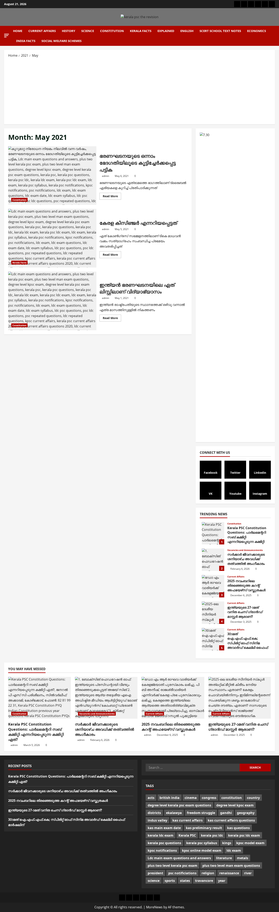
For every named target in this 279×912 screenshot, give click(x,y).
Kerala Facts (140, 31)
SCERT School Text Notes (220, 31)
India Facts (25, 41)
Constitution (112, 31)
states (185, 880)
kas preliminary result (204, 828)
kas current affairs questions (231, 820)
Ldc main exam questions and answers (179, 858)
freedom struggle (201, 813)
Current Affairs (42, 31)
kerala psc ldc (212, 835)
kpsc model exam (250, 843)
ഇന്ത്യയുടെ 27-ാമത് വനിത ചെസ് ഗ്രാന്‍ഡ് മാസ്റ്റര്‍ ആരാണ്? (213, 612)
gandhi (226, 813)
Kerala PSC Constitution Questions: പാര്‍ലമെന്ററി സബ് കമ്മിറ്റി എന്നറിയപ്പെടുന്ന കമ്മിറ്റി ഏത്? (213, 533)
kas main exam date (164, 828)
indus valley (157, 820)
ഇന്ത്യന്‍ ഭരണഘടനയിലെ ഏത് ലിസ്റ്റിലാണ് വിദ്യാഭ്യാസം (52, 301)
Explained (165, 31)
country (253, 797)
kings (226, 843)
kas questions (238, 828)
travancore (204, 880)
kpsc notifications (162, 850)
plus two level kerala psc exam (172, 865)
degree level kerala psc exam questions (179, 805)
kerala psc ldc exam (244, 835)
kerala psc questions (164, 843)
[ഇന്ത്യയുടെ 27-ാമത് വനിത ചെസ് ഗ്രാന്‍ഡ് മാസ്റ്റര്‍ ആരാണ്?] (239, 697)
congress (209, 797)
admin (105, 176)
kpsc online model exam (201, 850)
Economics (256, 31)
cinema (191, 797)
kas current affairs (187, 820)
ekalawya (174, 813)
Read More (112, 197)
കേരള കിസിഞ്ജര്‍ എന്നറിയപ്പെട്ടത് (52, 238)
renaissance (229, 873)
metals (242, 858)
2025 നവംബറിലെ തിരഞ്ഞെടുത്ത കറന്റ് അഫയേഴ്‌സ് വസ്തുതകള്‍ (213, 586)
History (68, 31)
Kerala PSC (187, 835)
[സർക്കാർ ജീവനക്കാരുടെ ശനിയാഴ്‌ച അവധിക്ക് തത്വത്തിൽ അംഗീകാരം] (106, 697)
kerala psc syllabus (201, 843)
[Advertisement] (139, 90)
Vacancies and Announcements (245, 550)
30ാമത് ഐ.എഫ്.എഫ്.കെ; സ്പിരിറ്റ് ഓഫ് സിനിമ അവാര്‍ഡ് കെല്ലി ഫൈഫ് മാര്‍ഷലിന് (213, 639)
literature (224, 858)
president (155, 873)
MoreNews (154, 907)
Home (17, 31)
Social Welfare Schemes (61, 41)
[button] (6, 35)
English (186, 31)
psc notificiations (182, 873)
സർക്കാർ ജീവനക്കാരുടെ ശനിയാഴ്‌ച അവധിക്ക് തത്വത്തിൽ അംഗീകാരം (213, 560)
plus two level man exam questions (231, 865)
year (221, 880)
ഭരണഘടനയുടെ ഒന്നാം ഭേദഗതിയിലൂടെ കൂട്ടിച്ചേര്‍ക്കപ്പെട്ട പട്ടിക (52, 175)
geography (245, 813)
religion (208, 873)
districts (154, 813)
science (154, 880)
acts (151, 797)
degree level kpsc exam (235, 805)
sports (170, 880)
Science (87, 31)
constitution (231, 797)
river (248, 873)
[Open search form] (273, 36)
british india (170, 797)
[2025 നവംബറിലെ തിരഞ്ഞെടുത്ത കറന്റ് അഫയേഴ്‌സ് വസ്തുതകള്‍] (173, 697)
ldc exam (234, 850)
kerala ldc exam (160, 835)
